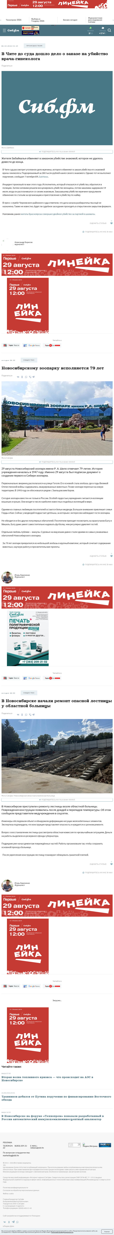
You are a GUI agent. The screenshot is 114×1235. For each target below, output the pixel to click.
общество (28, 360)
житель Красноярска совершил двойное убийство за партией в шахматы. (58, 214)
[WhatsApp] (25, 377)
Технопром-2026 (13, 20)
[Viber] (29, 377)
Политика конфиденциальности (15, 1188)
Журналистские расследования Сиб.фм (95, 20)
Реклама (7, 1142)
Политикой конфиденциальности (62, 1232)
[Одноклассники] (21, 377)
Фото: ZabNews (8, 148)
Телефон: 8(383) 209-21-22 (15, 1147)
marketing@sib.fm (11, 1156)
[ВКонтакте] (17, 377)
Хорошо (107, 1231)
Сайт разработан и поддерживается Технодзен (21, 1216)
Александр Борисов (23, 243)
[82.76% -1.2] (30, 28)
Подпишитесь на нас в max (98, 232)
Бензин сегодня (70, 20)
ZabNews (43, 176)
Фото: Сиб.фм (7, 458)
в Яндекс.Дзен (8, 1226)
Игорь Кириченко (22, 576)
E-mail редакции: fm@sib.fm (13, 1206)
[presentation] (0, 19)
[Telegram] (33, 376)
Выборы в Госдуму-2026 (37, 20)
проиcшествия (35, 46)
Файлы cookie (8, 1193)
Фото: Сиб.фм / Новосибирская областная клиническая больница (28, 796)
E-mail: (37, 1147)
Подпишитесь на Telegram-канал (58, 152)
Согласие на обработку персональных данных (21, 1190)
